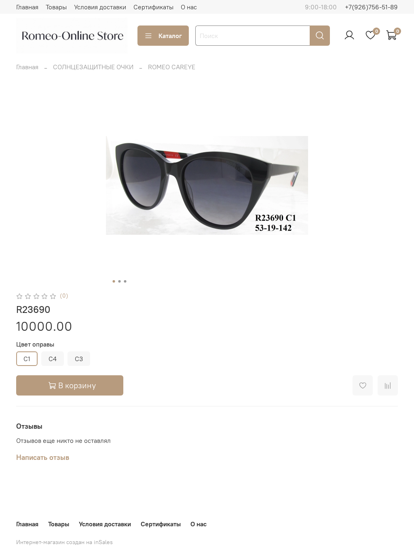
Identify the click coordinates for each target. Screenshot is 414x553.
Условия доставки (100, 7)
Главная (27, 7)
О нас (189, 7)
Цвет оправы (35, 344)
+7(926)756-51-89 (371, 7)
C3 (79, 359)
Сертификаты (153, 7)
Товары (56, 7)
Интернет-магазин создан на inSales (64, 542)
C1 (26, 359)
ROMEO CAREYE (171, 67)
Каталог (170, 36)
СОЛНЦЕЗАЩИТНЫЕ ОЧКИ (93, 67)
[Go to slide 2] (119, 281)
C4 (53, 359)
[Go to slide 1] (114, 281)
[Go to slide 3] (125, 281)
